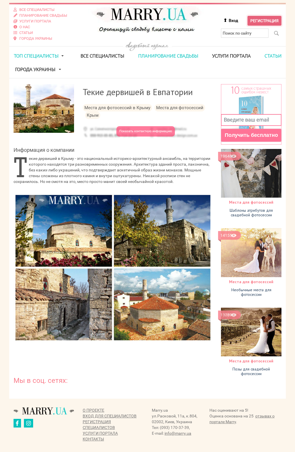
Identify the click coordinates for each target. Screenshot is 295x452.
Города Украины (35, 69)
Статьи (272, 55)
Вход (233, 20)
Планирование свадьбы (168, 55)
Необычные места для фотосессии (251, 292)
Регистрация (264, 20)
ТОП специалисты (36, 55)
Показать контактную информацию (145, 131)
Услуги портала (231, 55)
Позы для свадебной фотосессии (251, 371)
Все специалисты (102, 55)
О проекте (93, 410)
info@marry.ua (177, 433)
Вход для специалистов (110, 416)
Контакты (93, 439)
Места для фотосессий (251, 202)
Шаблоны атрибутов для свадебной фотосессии (251, 213)
